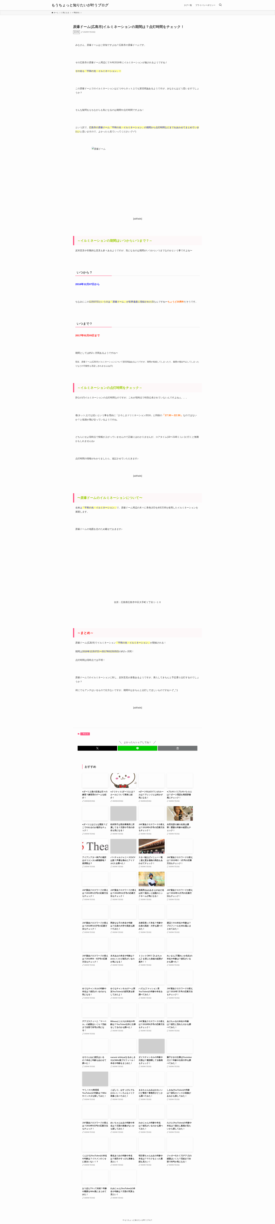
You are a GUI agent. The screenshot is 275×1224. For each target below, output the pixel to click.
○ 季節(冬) (85, 734)
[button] (97, 748)
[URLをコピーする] (177, 748)
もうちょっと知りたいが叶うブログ (80, 5)
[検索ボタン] (220, 5)
